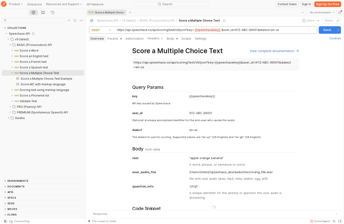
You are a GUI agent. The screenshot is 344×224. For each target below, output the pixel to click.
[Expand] (12, 50)
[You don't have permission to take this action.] (130, 12)
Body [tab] (170, 38)
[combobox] (322, 12)
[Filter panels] (5, 20)
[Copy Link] (338, 20)
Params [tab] (113, 38)
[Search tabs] (302, 12)
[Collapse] (6, 33)
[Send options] (338, 30)
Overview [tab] (97, 38)
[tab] (33, 12)
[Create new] (69, 20)
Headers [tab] (155, 38)
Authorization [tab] (134, 38)
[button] (340, 12)
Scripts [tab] (186, 38)
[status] (19, 221)
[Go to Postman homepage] (4, 4)
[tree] (43, 104)
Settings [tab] (200, 38)
